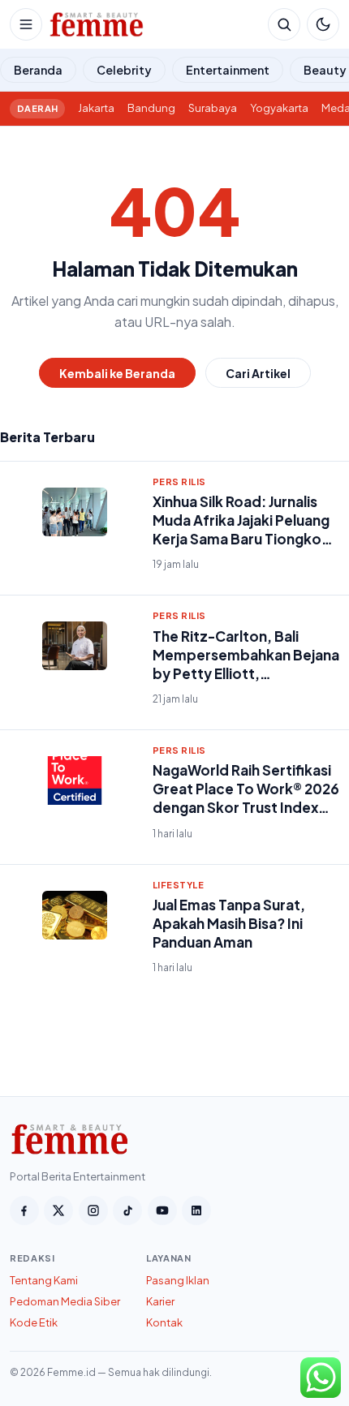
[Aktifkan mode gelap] (323, 24)
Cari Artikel (258, 373)
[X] (58, 1210)
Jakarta (96, 107)
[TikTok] (127, 1210)
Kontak (164, 1322)
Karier (160, 1301)
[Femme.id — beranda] (155, 24)
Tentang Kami (44, 1280)
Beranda (38, 69)
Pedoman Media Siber (65, 1301)
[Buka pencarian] (284, 24)
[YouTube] (162, 1210)
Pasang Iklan (177, 1280)
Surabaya (212, 107)
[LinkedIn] (196, 1210)
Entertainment (227, 69)
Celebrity (124, 69)
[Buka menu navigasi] (26, 24)
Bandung (151, 107)
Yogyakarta (279, 107)
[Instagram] (93, 1210)
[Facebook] (24, 1210)
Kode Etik (34, 1322)
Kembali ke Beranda (117, 373)
